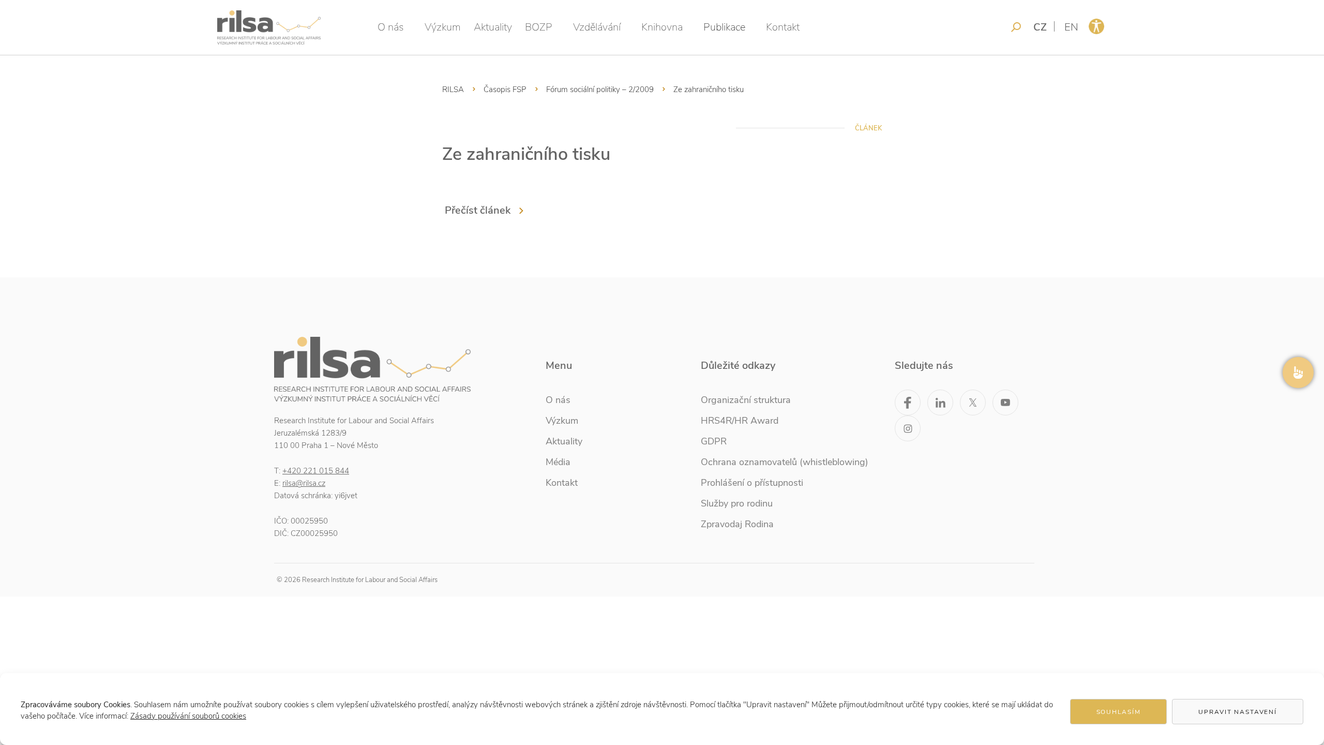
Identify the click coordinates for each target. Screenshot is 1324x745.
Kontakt (783, 27)
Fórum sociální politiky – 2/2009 (600, 89)
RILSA (453, 89)
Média (558, 462)
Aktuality (493, 27)
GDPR (714, 441)
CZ (1040, 27)
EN (1071, 27)
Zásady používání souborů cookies (188, 716)
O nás (391, 27)
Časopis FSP (505, 89)
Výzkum (443, 27)
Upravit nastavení (1237, 712)
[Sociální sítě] (1298, 372)
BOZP (538, 27)
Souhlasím (1118, 712)
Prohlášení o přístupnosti (752, 482)
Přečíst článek (477, 210)
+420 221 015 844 (315, 471)
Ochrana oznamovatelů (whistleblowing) (784, 462)
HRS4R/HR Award (739, 420)
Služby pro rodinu (737, 503)
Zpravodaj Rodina (737, 524)
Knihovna (662, 27)
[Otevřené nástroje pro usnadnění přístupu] (1096, 26)
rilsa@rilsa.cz (303, 483)
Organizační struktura (746, 400)
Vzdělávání (597, 27)
